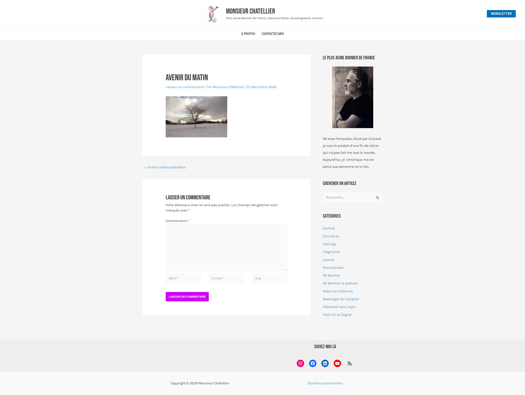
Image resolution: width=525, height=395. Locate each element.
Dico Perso (331, 236)
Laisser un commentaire (185, 87)
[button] (501, 13)
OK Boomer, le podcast (340, 283)
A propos (248, 34)
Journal (328, 260)
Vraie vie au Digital (337, 314)
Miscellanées (333, 267)
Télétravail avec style (339, 307)
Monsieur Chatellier (250, 11)
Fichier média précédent (164, 167)
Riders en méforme (338, 291)
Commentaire (177, 221)
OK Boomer (331, 275)
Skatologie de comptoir (341, 299)
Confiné (329, 228)
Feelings (329, 244)
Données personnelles (325, 383)
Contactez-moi (273, 34)
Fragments (331, 252)
